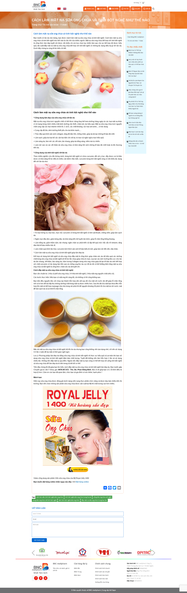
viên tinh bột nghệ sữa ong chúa (69, 500)
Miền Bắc (77, 568)
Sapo (114, 590)
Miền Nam (77, 575)
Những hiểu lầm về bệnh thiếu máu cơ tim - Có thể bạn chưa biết (136, 144)
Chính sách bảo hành (102, 575)
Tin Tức (126, 9)
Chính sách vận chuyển (102, 572)
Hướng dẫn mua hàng (102, 582)
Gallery (137, 9)
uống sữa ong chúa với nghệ (102, 497)
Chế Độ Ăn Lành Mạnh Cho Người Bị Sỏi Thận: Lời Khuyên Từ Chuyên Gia (136, 83)
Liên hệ (147, 9)
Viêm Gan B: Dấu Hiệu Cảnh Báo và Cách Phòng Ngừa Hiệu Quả (135, 125)
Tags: (33, 497)
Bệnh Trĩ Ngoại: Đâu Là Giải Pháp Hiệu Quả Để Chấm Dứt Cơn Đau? (136, 74)
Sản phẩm (114, 9)
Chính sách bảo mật (101, 578)
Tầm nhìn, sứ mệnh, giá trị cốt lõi (61, 569)
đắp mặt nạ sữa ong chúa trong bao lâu (94, 500)
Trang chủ (90, 9)
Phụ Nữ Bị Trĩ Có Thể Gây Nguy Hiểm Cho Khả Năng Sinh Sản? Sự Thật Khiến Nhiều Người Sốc (136, 105)
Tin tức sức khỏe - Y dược (54, 25)
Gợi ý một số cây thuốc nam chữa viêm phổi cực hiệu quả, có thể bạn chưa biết (136, 63)
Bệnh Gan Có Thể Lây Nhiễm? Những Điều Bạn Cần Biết (135, 53)
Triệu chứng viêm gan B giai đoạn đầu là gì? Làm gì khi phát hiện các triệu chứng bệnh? (136, 93)
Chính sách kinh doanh (102, 568)
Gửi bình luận (39, 540)
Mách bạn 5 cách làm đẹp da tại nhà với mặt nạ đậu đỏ (135, 134)
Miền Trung (77, 572)
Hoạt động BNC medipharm (135, 37)
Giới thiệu (102, 9)
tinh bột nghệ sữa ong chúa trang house (78, 497)
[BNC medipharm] (41, 568)
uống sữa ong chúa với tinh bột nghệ (44, 500)
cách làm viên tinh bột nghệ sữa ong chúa (49, 497)
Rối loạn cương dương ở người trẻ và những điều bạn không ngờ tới (135, 116)
